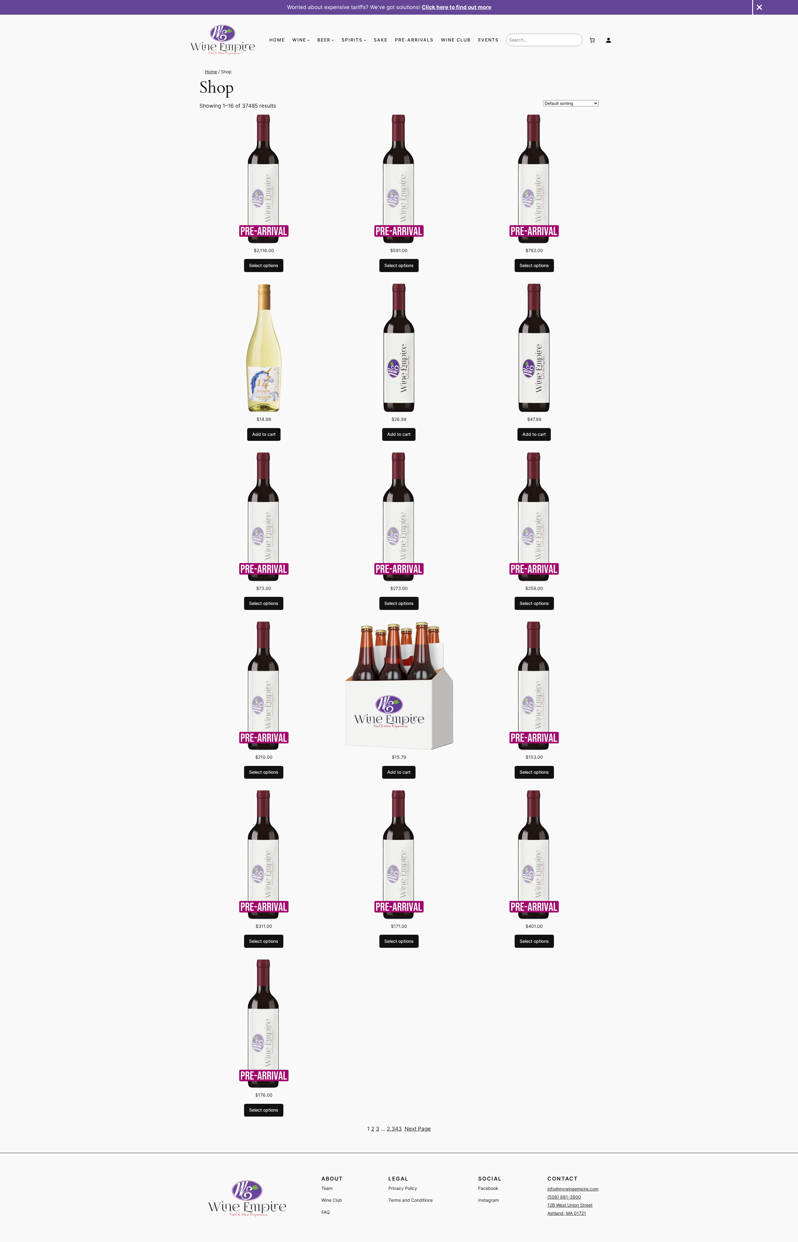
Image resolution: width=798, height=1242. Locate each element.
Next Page (418, 1129)
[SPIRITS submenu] (365, 40)
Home (211, 71)
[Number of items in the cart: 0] (592, 39)
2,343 (394, 1129)
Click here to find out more (456, 7)
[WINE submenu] (308, 40)
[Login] (608, 39)
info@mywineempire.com (572, 1188)
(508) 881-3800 (564, 1197)
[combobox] (544, 40)
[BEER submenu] (332, 40)
